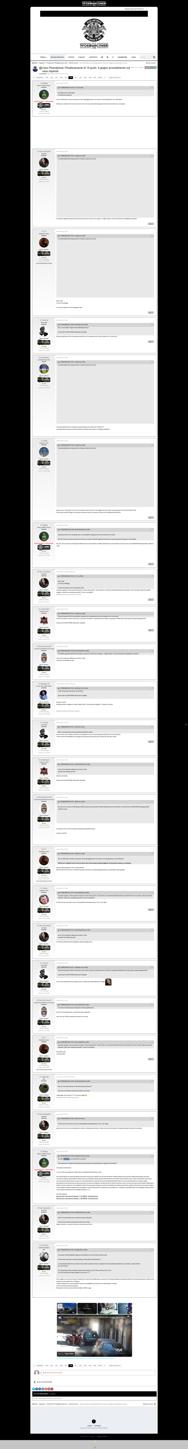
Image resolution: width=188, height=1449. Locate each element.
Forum (42, 57)
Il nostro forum (64, 74)
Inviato (62, 83)
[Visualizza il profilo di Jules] (44, 899)
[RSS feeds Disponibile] (155, 1404)
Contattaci (93, 57)
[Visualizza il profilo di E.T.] (44, 243)
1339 (66, 77)
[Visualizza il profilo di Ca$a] (44, 452)
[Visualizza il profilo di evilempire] (44, 620)
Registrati (151, 9)
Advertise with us (102, 1436)
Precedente (40, 77)
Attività (71, 57)
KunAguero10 (79, 1156)
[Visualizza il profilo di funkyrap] (44, 1088)
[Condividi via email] (48, 1389)
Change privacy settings (87, 1436)
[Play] (107, 1308)
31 (154, 67)
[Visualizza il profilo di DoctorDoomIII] (44, 658)
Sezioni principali (57, 57)
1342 (80, 77)
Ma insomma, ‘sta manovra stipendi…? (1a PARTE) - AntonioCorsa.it (77, 1196)
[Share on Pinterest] (52, 1389)
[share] (128, 1316)
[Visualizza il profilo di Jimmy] (44, 331)
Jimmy (77, 156)
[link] (60, 1318)
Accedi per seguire (138, 67)
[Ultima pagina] (104, 77)
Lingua (89, 1426)
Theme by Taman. (103, 1428)
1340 (71, 77)
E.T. (76, 87)
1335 (47, 77)
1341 (75, 77)
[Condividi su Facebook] (36, 1389)
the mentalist (45, 151)
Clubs (133, 57)
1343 (85, 77)
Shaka (45, 83)
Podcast (82, 57)
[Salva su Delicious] (42, 1389)
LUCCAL (45, 1245)
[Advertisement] (94, 122)
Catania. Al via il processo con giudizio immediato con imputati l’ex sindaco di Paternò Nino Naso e (94, 1317)
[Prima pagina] (33, 77)
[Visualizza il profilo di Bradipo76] (44, 695)
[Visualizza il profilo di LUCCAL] (44, 1257)
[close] (95, 1441)
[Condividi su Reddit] (45, 1389)
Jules (76, 727)
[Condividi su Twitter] (33, 1389)
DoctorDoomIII (79, 529)
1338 (61, 77)
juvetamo (45, 357)
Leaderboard (122, 57)
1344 (90, 77)
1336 (51, 77)
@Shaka (66, 1159)
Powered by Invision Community (88, 1428)
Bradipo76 (45, 684)
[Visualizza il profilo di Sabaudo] (35, 69)
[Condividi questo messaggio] (153, 83)
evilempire (78, 324)
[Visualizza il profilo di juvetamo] (44, 369)
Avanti (100, 77)
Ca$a (45, 441)
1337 (56, 77)
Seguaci (148, 67)
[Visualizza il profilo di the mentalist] (44, 163)
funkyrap (45, 1077)
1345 (95, 77)
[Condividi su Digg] (39, 1389)
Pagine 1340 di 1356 (114, 77)
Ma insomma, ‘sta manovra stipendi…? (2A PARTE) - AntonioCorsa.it (77, 1198)
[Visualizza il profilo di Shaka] (44, 94)
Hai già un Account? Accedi (133, 9)
